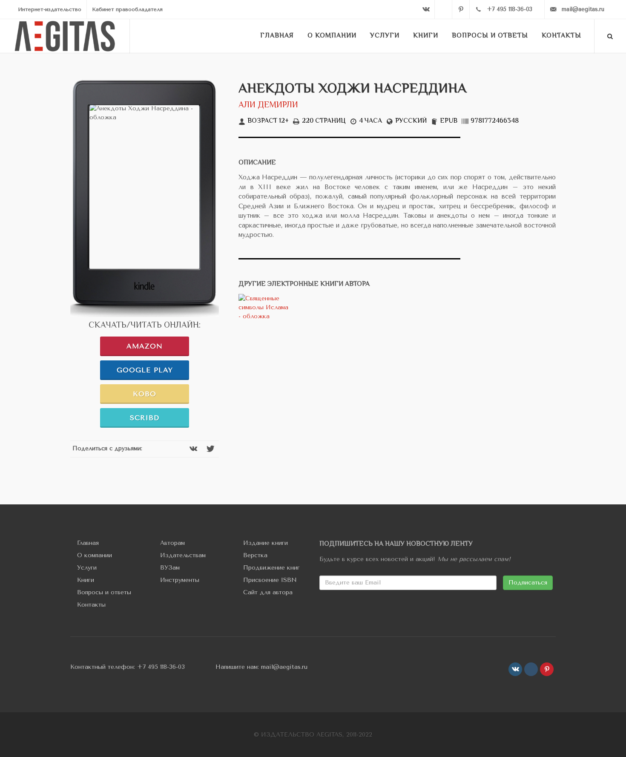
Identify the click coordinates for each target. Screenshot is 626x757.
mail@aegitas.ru (284, 667)
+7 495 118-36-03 (161, 667)
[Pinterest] (460, 9)
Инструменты (179, 580)
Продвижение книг (271, 567)
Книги (85, 580)
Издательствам (183, 555)
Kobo (144, 394)
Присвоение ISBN (270, 580)
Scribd (144, 418)
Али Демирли (268, 105)
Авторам (172, 543)
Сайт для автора (268, 592)
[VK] (425, 9)
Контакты (91, 604)
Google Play (145, 370)
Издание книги (265, 543)
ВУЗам (170, 567)
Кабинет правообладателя (127, 9)
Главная (88, 543)
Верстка (255, 555)
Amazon (144, 346)
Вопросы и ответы (104, 592)
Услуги (87, 567)
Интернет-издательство (49, 9)
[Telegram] (443, 9)
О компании (94, 555)
